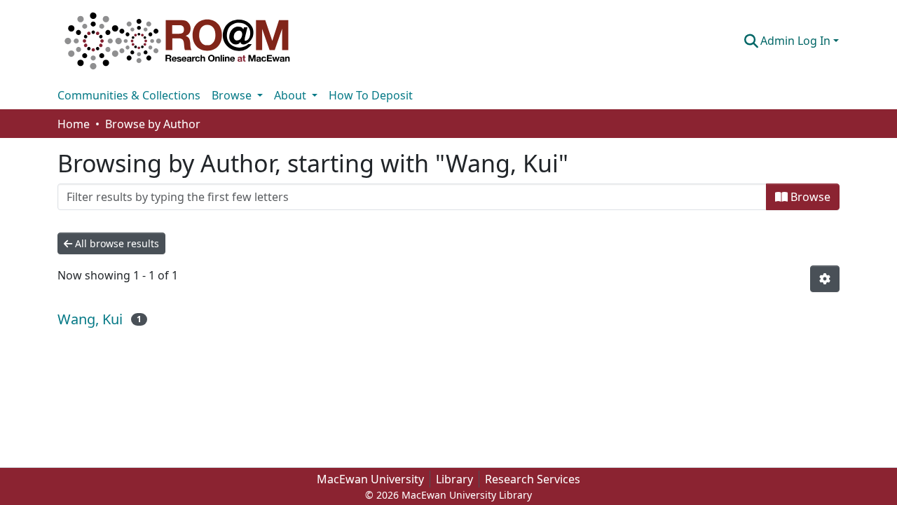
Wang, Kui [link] (90, 319)
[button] (177, 41)
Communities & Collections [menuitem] (128, 95)
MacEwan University (370, 479)
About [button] (291, 95)
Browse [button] (233, 95)
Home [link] (73, 124)
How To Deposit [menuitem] (371, 95)
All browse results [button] (115, 243)
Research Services (532, 479)
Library (454, 479)
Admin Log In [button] (796, 40)
